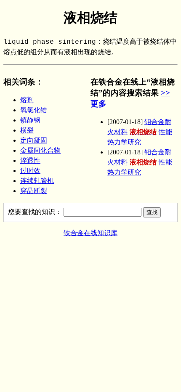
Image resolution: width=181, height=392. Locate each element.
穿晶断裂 (33, 190)
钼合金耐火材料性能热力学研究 (139, 132)
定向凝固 (33, 140)
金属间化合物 (40, 150)
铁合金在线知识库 (90, 232)
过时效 (30, 170)
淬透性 (30, 160)
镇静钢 (30, 120)
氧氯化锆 (33, 110)
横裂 (27, 130)
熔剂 (27, 99)
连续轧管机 (37, 180)
